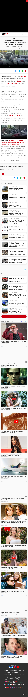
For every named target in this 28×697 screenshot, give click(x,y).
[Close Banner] (23, 694)
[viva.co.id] (8, 682)
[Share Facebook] (16, 71)
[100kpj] (15, 682)
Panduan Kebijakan (8, 674)
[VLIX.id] (6, 684)
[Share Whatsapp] (22, 71)
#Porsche (20, 166)
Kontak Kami (21, 670)
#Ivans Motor (7, 169)
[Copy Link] (26, 71)
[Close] (27, 1)
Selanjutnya (12, 174)
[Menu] (26, 34)
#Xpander (2, 166)
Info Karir (22, 674)
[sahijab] (20, 682)
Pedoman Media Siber (17, 672)
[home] (14, 38)
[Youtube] (18, 667)
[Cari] (22, 34)
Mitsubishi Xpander (15, 115)
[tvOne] (17, 684)
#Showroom (15, 169)
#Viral (9, 168)
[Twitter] (12, 667)
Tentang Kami (13, 670)
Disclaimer (16, 674)
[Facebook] (10, 667)
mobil (16, 83)
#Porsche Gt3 (3, 168)
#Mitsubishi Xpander (11, 166)
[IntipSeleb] (13, 687)
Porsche (19, 81)
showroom (10, 83)
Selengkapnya (14, 316)
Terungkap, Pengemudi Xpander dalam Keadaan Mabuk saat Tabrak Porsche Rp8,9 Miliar (12, 142)
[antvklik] (7, 687)
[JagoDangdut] (20, 687)
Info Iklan (8, 672)
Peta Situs (6, 670)
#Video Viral (15, 168)
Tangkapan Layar (8, 66)
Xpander (23, 76)
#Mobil (2, 169)
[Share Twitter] (19, 71)
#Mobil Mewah (23, 168)
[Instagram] (15, 667)
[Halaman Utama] (4, 34)
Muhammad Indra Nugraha (15, 48)
